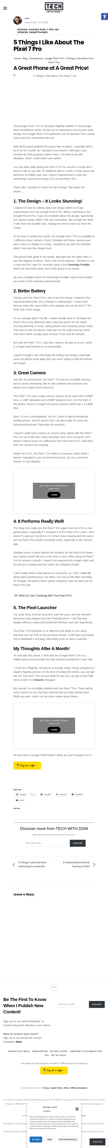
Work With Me (40, 1051)
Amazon (39, 679)
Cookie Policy (54, 488)
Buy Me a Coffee (58, 1051)
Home (17, 58)
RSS (47, 1055)
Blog (25, 58)
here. (84, 1115)
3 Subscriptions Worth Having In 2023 (76, 864)
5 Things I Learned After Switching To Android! (32, 864)
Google (22, 29)
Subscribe (77, 843)
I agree (54, 495)
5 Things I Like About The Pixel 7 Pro (48, 45)
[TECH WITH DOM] (54, 11)
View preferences (68, 1139)
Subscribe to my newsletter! (86, 1051)
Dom (27, 18)
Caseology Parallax (78, 264)
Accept (36, 1139)
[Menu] (5, 8)
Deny (49, 1139)
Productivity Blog (19, 1051)
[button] (104, 16)
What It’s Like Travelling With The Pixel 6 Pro (45, 595)
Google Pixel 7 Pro (41, 29)
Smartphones (38, 32)
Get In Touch (58, 1055)
